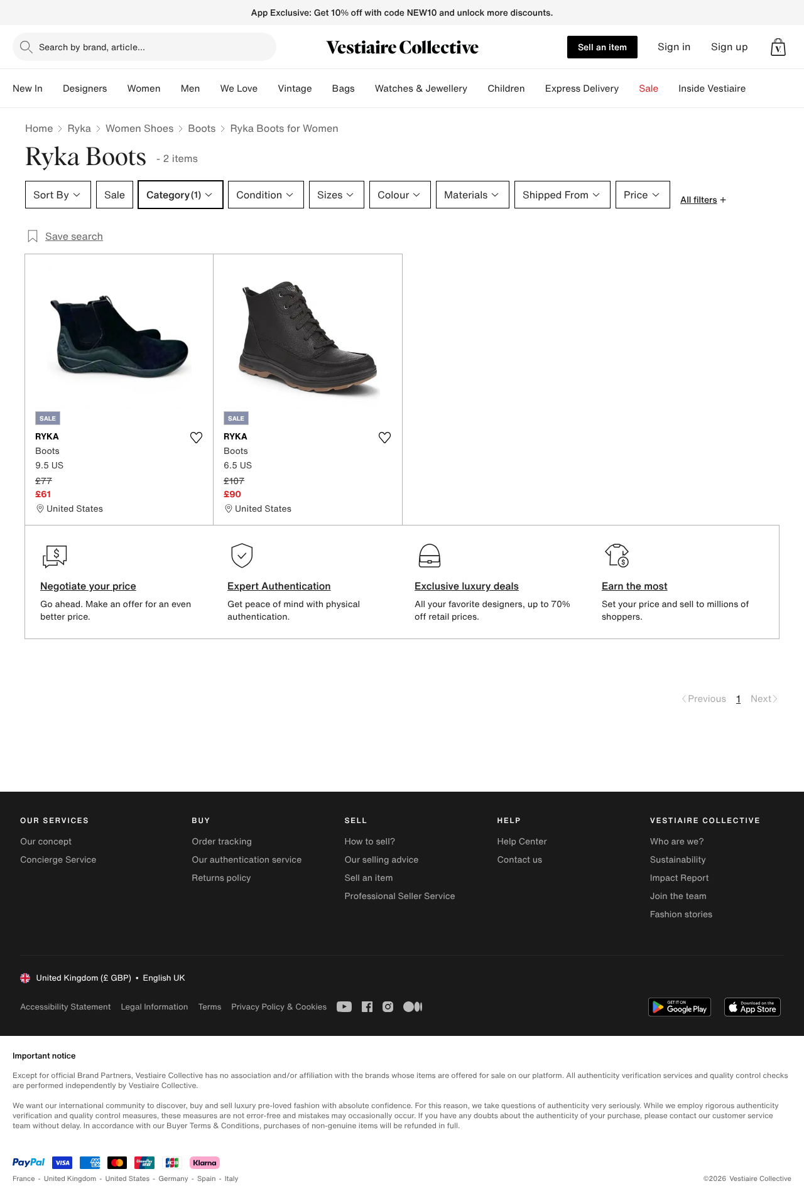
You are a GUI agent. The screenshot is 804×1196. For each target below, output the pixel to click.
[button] (778, 47)
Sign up (729, 46)
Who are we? (677, 841)
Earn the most (635, 585)
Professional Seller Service (399, 896)
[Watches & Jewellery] (477, 89)
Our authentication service (247, 859)
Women (143, 88)
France (24, 1178)
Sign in (674, 46)
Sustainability (678, 859)
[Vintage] (322, 89)
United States (128, 1178)
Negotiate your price (88, 585)
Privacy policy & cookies (279, 1007)
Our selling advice (381, 859)
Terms (209, 1007)
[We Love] (268, 89)
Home (39, 128)
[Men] (210, 89)
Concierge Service (58, 859)
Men (190, 88)
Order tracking (222, 841)
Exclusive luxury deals (467, 585)
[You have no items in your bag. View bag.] (778, 47)
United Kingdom (70, 1178)
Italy (232, 1178)
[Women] (171, 89)
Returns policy (221, 878)
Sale (648, 88)
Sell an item (602, 46)
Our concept (46, 841)
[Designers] (117, 89)
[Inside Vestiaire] (756, 89)
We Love (239, 88)
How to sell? (369, 841)
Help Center (522, 841)
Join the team (678, 896)
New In (28, 88)
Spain (206, 1178)
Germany (173, 1178)
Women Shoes (139, 128)
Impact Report (679, 878)
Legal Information (154, 1007)
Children (506, 88)
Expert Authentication (279, 585)
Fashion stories (681, 914)
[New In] (53, 89)
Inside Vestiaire (712, 88)
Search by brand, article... (92, 46)
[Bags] (365, 89)
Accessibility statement (65, 1007)
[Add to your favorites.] (196, 437)
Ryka (79, 128)
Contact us (520, 859)
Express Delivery (582, 88)
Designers (85, 88)
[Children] (535, 89)
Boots (201, 128)
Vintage (295, 88)
